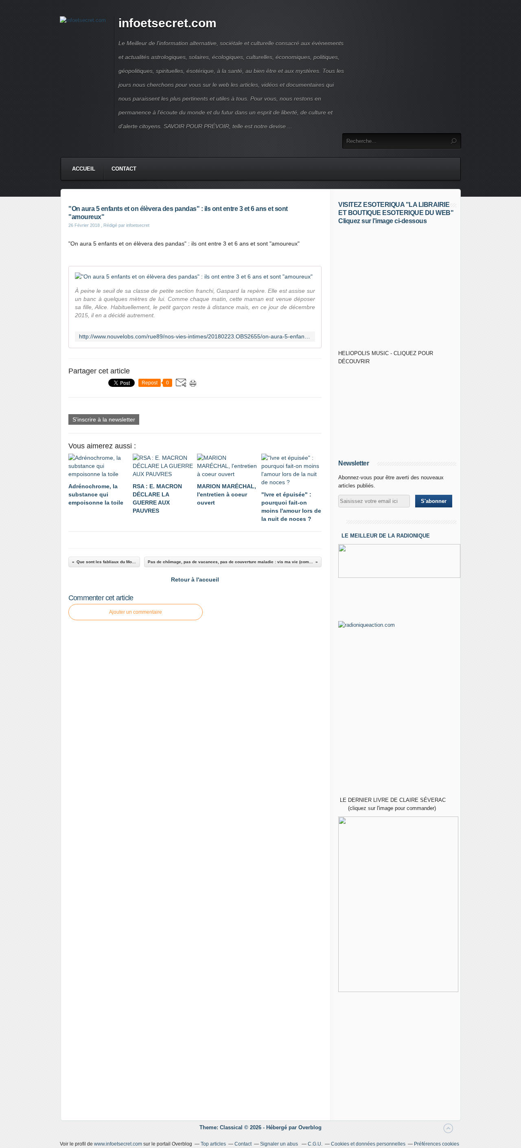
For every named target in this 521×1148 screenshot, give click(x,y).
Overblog (310, 1127)
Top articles (213, 1144)
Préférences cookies (436, 1144)
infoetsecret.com (167, 23)
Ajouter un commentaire (135, 612)
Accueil (83, 169)
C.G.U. (315, 1144)
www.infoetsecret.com (118, 1144)
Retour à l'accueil (195, 579)
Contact (124, 169)
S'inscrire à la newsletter (103, 419)
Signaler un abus (279, 1144)
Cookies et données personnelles (368, 1144)
